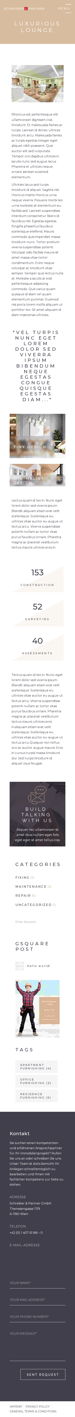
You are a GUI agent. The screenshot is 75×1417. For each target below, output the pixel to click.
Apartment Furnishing (35, 1066)
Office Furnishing (35, 1081)
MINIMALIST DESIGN (28, 481)
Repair (23, 895)
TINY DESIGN (29, 447)
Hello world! (39, 966)
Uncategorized (33, 905)
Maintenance (31, 886)
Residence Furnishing (35, 1095)
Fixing (22, 877)
